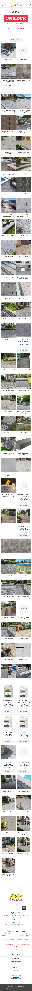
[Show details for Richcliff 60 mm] (8, 402)
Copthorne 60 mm (8, 194)
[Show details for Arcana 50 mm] (8, 50)
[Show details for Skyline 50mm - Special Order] (8, 465)
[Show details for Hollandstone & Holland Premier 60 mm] (23, 247)
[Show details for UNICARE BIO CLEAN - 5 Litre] (8, 691)
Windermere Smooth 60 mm (24, 854)
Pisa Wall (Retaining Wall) (8, 370)
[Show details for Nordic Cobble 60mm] (8, 309)
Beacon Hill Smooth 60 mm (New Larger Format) (23, 111)
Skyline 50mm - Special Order (8, 474)
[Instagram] (17, 970)
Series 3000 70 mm (8, 432)
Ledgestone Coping (8, 277)
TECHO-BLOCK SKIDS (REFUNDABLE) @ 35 (23, 495)
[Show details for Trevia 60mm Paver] (8, 546)
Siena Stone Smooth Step (23, 454)
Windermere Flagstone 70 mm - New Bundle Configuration (8, 855)
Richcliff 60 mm (8, 411)
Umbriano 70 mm (23, 659)
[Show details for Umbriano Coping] (23, 671)
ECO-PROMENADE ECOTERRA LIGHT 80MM (23, 215)
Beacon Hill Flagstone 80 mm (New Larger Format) (8, 111)
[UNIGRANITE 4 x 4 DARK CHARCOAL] (8, 752)
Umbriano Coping (23, 680)
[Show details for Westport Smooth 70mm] (8, 823)
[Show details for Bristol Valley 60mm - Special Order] (23, 122)
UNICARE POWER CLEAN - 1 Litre (23, 731)
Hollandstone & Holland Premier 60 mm (24, 257)
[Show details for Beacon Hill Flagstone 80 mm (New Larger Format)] (8, 101)
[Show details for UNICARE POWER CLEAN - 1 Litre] (23, 722)
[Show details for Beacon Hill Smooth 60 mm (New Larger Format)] (23, 101)
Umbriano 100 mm (23, 638)
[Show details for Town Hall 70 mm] (8, 516)
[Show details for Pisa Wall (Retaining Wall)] (8, 360)
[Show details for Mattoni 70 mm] (8, 289)
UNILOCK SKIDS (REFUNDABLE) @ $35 (23, 761)
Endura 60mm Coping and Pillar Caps (8, 236)
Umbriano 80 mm (8, 680)
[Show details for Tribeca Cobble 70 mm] (8, 566)
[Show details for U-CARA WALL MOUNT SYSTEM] (23, 608)
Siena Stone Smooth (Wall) (8, 454)
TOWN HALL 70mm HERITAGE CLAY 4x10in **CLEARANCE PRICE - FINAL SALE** (24, 527)
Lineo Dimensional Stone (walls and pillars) (23, 278)
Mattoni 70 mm (8, 298)
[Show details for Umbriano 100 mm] (23, 629)
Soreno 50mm (23, 474)
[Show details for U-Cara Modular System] (8, 608)
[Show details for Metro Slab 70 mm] (23, 289)
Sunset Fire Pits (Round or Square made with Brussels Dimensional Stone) (8, 497)
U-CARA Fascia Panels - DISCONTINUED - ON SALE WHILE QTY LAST (8, 598)
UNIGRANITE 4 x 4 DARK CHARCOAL (8, 761)
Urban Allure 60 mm (8, 791)
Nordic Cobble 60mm (8, 319)
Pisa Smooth (8, 339)
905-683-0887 (16, 922)
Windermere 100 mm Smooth (23, 833)
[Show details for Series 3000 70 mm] (8, 423)
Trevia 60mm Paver (8, 555)
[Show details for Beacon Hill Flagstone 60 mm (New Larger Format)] (23, 71)
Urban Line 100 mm (8, 812)
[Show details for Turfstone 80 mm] (23, 566)
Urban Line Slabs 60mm (24, 812)
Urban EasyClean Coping (24, 791)
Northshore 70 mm (24, 319)
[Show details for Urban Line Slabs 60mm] (23, 802)
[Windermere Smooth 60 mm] (23, 844)
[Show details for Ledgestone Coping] (8, 268)
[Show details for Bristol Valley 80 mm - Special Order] (8, 143)
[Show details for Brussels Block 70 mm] (23, 143)
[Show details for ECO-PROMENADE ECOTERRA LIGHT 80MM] (23, 205)
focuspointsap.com (19, 986)
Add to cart (8, 91)
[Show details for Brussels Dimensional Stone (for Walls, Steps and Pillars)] (8, 164)
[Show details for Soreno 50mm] (23, 465)
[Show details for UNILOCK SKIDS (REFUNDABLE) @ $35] (23, 752)
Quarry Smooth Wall (24, 390)
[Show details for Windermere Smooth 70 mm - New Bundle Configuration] (8, 865)
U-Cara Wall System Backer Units (8, 639)
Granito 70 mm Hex (8, 256)
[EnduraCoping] (8, 226)
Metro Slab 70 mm (24, 298)
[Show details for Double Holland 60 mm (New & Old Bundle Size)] (8, 205)
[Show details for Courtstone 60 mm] (23, 184)
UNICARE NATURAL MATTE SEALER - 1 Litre (23, 701)
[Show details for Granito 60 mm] (23, 226)
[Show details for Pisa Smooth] (8, 330)
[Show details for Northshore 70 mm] (23, 309)
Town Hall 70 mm (8, 525)
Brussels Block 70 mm (23, 152)
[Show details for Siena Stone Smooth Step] (23, 444)
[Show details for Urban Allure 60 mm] (8, 782)
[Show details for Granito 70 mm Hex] (8, 247)
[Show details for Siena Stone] (23, 423)
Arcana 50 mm (8, 59)
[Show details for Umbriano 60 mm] (8, 650)
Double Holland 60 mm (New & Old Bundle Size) (8, 215)
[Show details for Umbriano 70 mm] (23, 650)
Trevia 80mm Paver (24, 555)
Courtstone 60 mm (24, 194)
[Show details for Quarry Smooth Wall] (23, 381)
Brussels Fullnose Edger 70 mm (24, 173)
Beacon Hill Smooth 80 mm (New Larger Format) (8, 132)
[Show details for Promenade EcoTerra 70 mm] (23, 360)
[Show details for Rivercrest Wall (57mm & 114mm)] (23, 402)
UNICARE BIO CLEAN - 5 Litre (8, 701)
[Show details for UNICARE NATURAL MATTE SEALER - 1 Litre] (23, 691)
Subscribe (24, 908)
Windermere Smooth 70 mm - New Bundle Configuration (8, 876)
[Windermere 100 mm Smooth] (23, 823)
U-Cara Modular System (8, 617)
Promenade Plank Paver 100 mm (8, 391)
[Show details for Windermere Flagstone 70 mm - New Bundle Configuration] (8, 844)
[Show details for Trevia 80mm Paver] (23, 546)
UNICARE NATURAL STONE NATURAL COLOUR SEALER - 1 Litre (8, 732)
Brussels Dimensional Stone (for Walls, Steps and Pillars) (8, 174)
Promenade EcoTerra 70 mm (24, 370)
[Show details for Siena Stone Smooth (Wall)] (8, 444)
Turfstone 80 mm (23, 576)
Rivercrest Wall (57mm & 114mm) (23, 412)
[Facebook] (14, 970)
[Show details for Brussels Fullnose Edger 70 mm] (23, 164)
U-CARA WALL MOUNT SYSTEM (24, 618)
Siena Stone (24, 432)
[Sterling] (8, 802)
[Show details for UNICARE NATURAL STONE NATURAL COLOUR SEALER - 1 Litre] (8, 722)
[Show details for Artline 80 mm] (23, 50)
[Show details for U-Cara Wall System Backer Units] (8, 629)
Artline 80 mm (23, 59)
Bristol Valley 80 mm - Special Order (8, 153)
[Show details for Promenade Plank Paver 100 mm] (8, 381)
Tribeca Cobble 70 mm (8, 576)
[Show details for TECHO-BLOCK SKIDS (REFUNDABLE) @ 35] (23, 485)
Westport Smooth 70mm (8, 832)
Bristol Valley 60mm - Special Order (23, 132)
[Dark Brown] (8, 122)
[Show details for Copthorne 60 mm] (8, 184)
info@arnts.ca (16, 919)
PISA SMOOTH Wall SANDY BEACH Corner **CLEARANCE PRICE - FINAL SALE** (24, 342)
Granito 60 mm (24, 235)
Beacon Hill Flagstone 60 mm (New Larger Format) (23, 81)
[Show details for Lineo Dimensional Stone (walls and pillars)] (23, 268)
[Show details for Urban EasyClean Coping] (23, 782)
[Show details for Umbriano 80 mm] (8, 671)
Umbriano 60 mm (8, 659)
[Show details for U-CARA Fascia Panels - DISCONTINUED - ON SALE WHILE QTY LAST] (8, 587)
